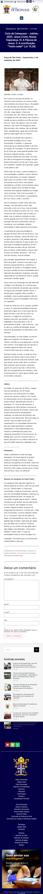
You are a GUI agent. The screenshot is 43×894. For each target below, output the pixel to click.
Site (5, 620)
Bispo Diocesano (22, 780)
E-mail (7, 612)
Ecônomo (21, 789)
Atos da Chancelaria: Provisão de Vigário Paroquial (25, 705)
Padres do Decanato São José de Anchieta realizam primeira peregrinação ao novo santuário (25, 665)
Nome (7, 604)
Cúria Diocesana (21, 804)
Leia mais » (16, 669)
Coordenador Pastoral (21, 799)
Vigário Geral (21, 782)
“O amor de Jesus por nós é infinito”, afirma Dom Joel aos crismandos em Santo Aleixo (26, 714)
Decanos (21, 796)
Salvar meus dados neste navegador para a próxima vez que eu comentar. (20, 630)
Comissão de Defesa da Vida (21, 816)
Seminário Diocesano (21, 809)
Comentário (9, 579)
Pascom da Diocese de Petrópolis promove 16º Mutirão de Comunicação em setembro (25, 686)
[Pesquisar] (36, 649)
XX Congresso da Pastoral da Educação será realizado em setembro (23, 696)
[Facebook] (27, 1)
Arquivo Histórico (22, 807)
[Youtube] (30, 1)
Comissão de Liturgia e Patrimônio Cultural (21, 819)
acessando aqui (17, 555)
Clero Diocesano (21, 784)
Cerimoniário (21, 794)
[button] (21, 18)
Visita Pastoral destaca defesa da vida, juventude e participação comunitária (25, 724)
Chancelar (21, 791)
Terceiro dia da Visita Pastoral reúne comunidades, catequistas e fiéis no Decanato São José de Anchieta (25, 675)
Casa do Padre (21, 814)
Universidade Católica (21, 812)
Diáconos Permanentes (21, 787)
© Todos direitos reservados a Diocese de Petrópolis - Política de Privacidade (22, 892)
